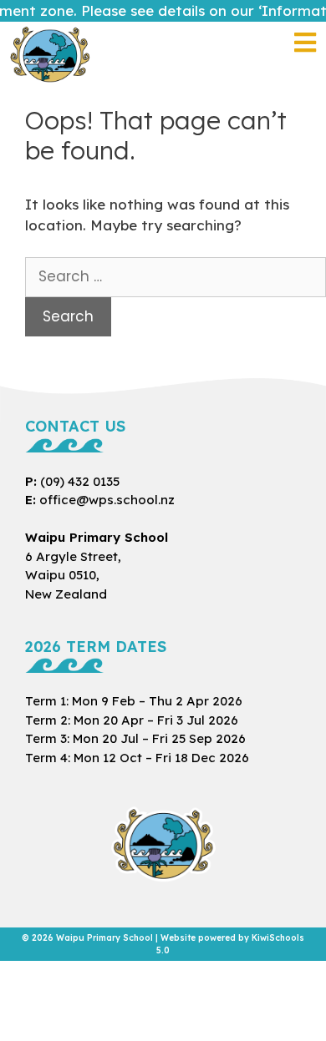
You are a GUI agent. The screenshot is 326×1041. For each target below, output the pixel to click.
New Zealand (73, 575)
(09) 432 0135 (80, 481)
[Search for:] (175, 277)
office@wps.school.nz (107, 500)
